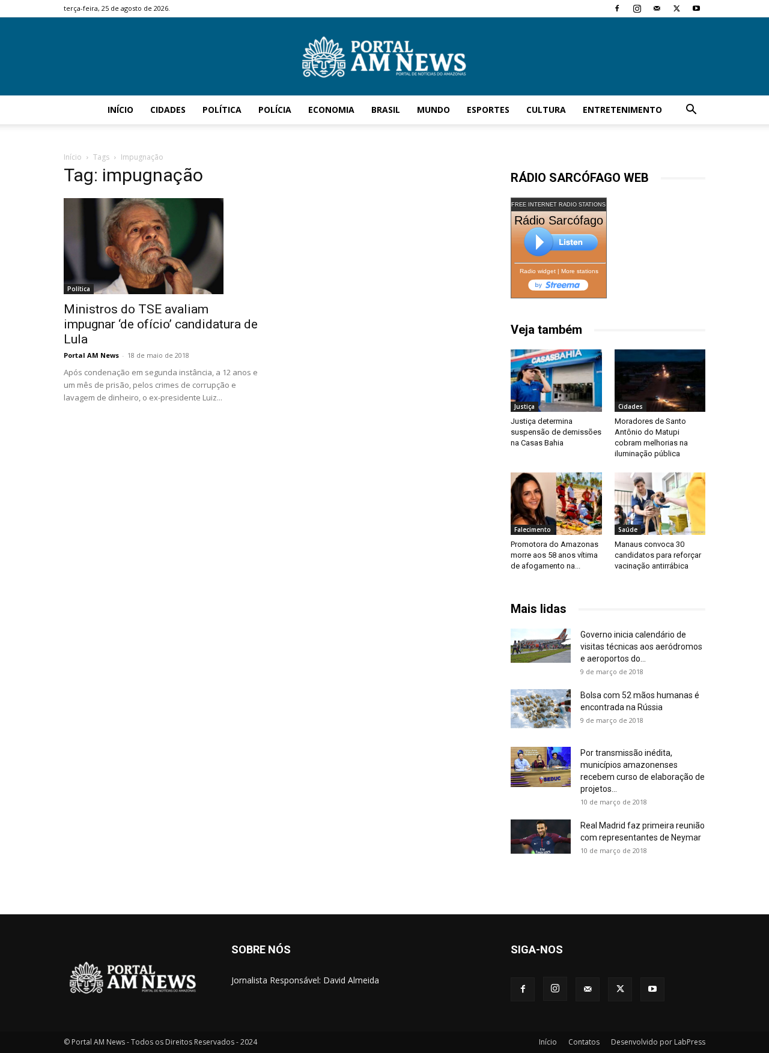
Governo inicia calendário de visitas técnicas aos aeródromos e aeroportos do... (641, 646)
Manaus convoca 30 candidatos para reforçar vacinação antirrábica (658, 555)
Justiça (524, 406)
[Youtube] (696, 8)
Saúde (627, 529)
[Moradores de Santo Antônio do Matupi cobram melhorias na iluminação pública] (660, 380)
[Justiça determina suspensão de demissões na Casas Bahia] (556, 380)
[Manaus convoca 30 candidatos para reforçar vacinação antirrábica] (660, 503)
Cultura (546, 109)
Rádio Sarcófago (558, 220)
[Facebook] (617, 8)
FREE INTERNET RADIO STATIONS (558, 205)
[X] (676, 8)
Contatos (584, 1042)
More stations (579, 271)
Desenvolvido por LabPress (658, 1042)
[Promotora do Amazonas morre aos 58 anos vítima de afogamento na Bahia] (556, 503)
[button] (690, 110)
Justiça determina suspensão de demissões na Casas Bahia (556, 432)
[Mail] (657, 8)
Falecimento (532, 529)
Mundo (433, 109)
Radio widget (538, 271)
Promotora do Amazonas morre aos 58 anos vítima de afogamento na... (554, 555)
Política (222, 109)
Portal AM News (91, 355)
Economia (331, 109)
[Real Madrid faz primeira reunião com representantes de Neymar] (541, 836)
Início (120, 109)
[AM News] (384, 57)
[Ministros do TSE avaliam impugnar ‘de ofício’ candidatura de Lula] (161, 246)
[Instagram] (637, 8)
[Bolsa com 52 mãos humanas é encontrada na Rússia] (541, 708)
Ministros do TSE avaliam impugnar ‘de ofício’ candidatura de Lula (161, 324)
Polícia (274, 109)
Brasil (385, 109)
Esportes (488, 109)
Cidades (168, 109)
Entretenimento (622, 109)
